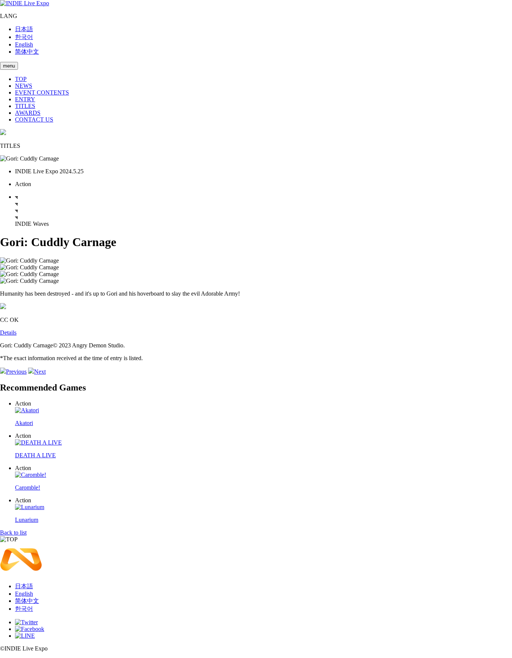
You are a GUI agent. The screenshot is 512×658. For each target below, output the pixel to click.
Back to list (13, 532)
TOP (21, 79)
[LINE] (25, 635)
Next (40, 371)
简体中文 (27, 51)
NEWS (23, 86)
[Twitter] (26, 622)
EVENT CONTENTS (42, 92)
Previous (16, 371)
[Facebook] (29, 629)
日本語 (24, 29)
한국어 (24, 37)
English (24, 44)
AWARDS (27, 113)
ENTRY (25, 99)
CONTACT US (34, 119)
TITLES (25, 106)
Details (8, 332)
